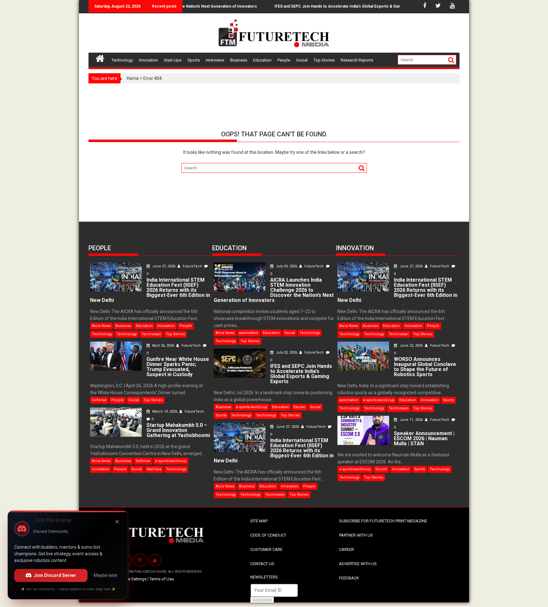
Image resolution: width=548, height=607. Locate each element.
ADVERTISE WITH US (358, 563)
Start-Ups (172, 60)
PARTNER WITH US (356, 535)
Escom (299, 407)
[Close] (117, 521)
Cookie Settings (132, 579)
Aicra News (101, 326)
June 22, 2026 (411, 345)
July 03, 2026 (286, 266)
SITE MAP (259, 521)
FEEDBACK (349, 578)
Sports (193, 60)
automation (248, 333)
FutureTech (192, 266)
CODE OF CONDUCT (268, 535)
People (283, 60)
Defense (99, 400)
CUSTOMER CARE (266, 549)
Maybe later (106, 575)
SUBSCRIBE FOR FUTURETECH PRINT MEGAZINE (383, 521)
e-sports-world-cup (170, 461)
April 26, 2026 (163, 345)
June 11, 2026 (411, 420)
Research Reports (357, 60)
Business (238, 60)
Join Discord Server (55, 575)
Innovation (148, 60)
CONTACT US (262, 563)
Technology (122, 60)
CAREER (346, 549)
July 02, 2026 (286, 352)
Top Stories (324, 60)
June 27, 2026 (163, 266)
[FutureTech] (100, 57)
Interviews (215, 60)
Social (302, 60)
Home (133, 78)
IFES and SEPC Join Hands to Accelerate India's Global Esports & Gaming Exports (338, 6)
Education (262, 60)
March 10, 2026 (164, 411)
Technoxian (151, 334)
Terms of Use (161, 579)
